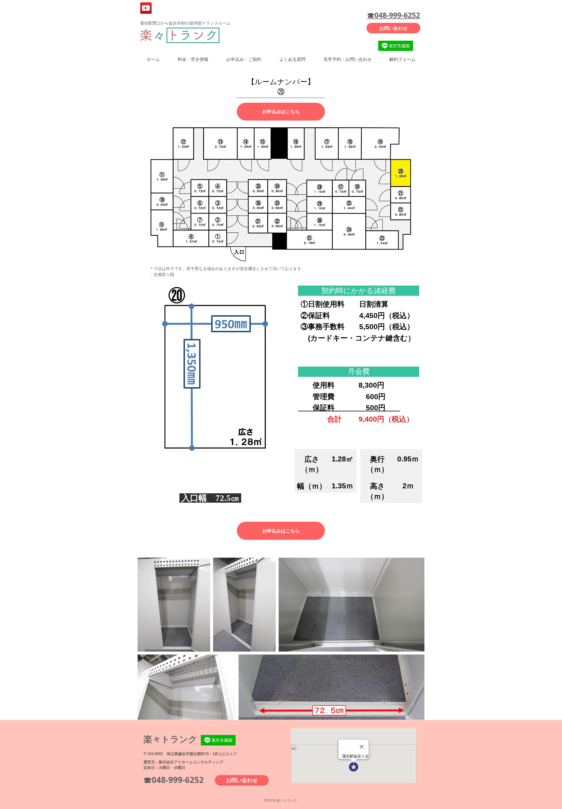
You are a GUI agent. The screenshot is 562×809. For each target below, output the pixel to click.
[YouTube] (146, 8)
